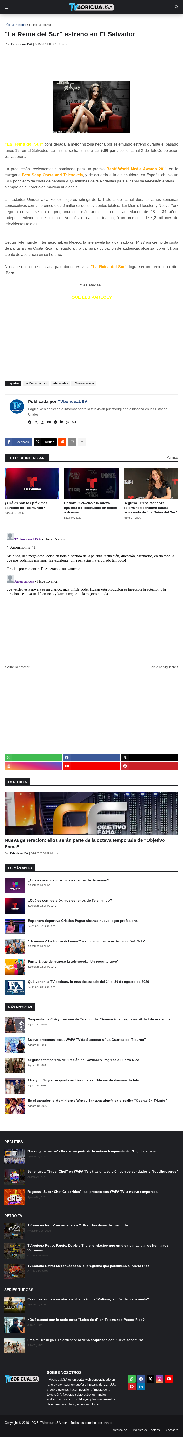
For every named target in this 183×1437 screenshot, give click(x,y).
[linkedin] (61, 422)
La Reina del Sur (40, 25)
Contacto (172, 1430)
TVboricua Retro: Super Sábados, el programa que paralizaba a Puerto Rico (88, 1266)
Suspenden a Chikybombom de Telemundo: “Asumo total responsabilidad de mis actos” (100, 1019)
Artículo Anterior (18, 667)
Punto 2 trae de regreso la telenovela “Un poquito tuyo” (73, 961)
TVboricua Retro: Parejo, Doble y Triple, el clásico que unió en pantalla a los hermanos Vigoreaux (97, 1248)
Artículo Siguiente (163, 667)
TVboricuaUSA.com (54, 1423)
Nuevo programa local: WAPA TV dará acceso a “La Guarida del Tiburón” (87, 1039)
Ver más (172, 457)
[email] (74, 422)
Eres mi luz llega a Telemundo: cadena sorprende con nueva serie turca (85, 1340)
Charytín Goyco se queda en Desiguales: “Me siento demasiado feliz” (84, 1080)
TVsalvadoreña (83, 383)
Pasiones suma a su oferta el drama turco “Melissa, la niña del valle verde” (88, 1299)
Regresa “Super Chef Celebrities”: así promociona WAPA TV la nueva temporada (92, 1192)
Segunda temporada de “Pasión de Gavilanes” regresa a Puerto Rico (83, 1060)
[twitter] (36, 422)
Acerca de (120, 1430)
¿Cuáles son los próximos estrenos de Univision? (68, 880)
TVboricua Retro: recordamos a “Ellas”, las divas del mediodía (78, 1225)
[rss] (67, 422)
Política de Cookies (146, 1430)
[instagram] (42, 422)
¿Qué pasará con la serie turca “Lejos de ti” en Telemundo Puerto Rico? (86, 1319)
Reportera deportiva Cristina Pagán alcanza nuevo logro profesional (83, 921)
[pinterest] (55, 422)
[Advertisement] (91, 63)
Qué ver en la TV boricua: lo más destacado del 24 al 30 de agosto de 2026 (88, 982)
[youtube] (49, 422)
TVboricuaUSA (73, 401)
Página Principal (15, 25)
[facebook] (29, 422)
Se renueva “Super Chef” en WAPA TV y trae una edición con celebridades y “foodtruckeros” (102, 1171)
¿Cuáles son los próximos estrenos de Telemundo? (26, 505)
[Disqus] (91, 590)
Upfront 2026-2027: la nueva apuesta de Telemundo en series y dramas (90, 507)
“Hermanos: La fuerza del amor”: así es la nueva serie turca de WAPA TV (86, 941)
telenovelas (60, 383)
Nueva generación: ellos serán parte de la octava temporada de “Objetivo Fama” (85, 843)
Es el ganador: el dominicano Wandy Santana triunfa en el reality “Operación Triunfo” (97, 1100)
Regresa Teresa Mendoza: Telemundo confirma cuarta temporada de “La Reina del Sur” (150, 507)
